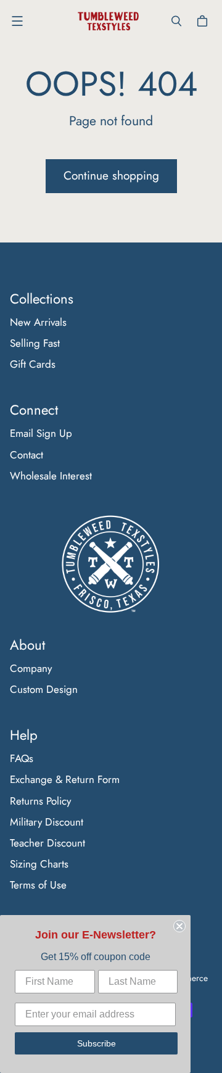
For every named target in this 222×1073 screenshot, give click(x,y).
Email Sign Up (41, 433)
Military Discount (46, 821)
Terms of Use (38, 884)
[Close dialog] (179, 926)
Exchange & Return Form (65, 779)
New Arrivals (38, 322)
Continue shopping (111, 175)
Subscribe (96, 1043)
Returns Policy (40, 800)
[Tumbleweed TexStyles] (108, 21)
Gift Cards (33, 364)
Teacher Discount (47, 842)
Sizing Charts (39, 863)
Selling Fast (35, 343)
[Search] (176, 21)
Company (31, 668)
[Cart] (204, 21)
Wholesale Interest (51, 475)
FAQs (21, 758)
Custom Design (44, 689)
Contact (26, 454)
